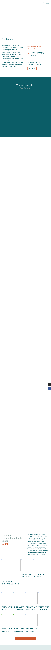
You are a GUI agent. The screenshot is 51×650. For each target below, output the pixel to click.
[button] (45, 3)
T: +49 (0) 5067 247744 (33, 60)
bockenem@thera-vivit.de (34, 64)
